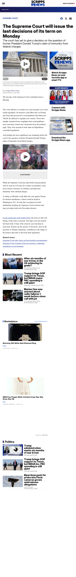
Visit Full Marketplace (41, 321)
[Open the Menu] (3, 3)
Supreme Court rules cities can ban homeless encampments (25, 240)
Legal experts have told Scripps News (17, 217)
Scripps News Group (12, 91)
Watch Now (68, 3)
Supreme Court (10, 18)
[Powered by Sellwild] (45, 435)
